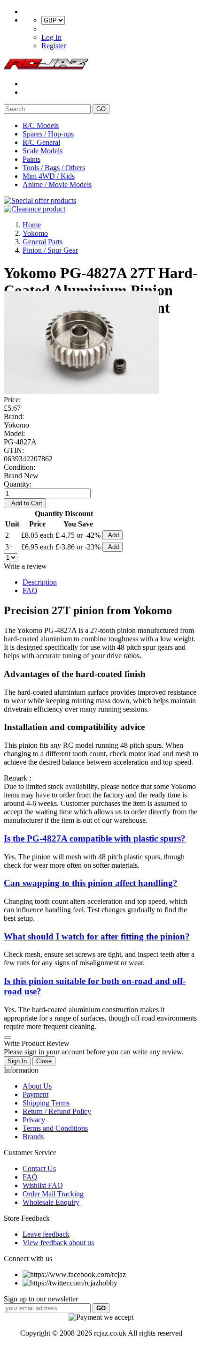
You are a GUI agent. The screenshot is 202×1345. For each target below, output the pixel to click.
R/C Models (41, 125)
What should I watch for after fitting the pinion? (97, 936)
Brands (33, 1137)
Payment (35, 1094)
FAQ (30, 590)
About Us (37, 1086)
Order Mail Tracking (53, 1194)
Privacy (34, 1120)
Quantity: (17, 484)
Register (53, 46)
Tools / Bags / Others (54, 168)
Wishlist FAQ (43, 1185)
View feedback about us (58, 1243)
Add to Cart (25, 503)
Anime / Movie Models (57, 184)
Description (40, 582)
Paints (31, 159)
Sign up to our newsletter (41, 1299)
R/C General (41, 142)
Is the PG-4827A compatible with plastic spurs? (95, 838)
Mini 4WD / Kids (49, 176)
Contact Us (39, 1168)
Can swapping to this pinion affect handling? (91, 883)
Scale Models (42, 151)
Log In (51, 37)
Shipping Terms (46, 1103)
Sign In (17, 1061)
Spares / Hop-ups (48, 134)
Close (44, 1061)
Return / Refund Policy (57, 1111)
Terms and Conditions (55, 1128)
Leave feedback (46, 1234)
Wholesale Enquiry (51, 1202)
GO (101, 109)
